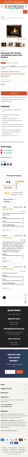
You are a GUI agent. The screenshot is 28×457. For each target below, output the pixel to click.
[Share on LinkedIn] (8, 164)
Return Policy (22, 449)
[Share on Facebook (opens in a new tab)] (8, 230)
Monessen (5, 60)
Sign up (19, 372)
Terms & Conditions (12, 447)
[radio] (20, 181)
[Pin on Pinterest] (11, 164)
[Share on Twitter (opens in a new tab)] (10, 230)
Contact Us (3, 447)
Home (2, 16)
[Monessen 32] (4, 44)
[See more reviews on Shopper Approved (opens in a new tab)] (13, 230)
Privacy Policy (5, 449)
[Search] (25, 12)
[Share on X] (5, 164)
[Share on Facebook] (2, 164)
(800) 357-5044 (14, 319)
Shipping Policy (13, 449)
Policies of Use (22, 447)
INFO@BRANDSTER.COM (14, 329)
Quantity (3, 84)
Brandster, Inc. (17, 454)
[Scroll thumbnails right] (26, 45)
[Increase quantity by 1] (14, 88)
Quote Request (22, 451)
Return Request (14, 451)
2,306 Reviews (8, 188)
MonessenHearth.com (19, 2)
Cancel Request (5, 451)
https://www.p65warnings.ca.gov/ (9, 430)
